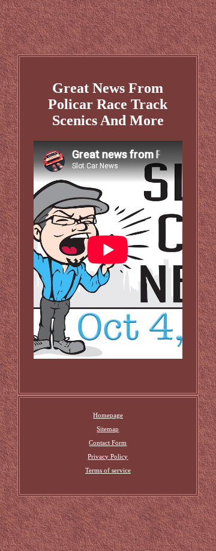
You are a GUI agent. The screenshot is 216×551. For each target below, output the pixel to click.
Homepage (108, 415)
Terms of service (108, 470)
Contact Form (108, 442)
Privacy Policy (108, 456)
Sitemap (108, 428)
